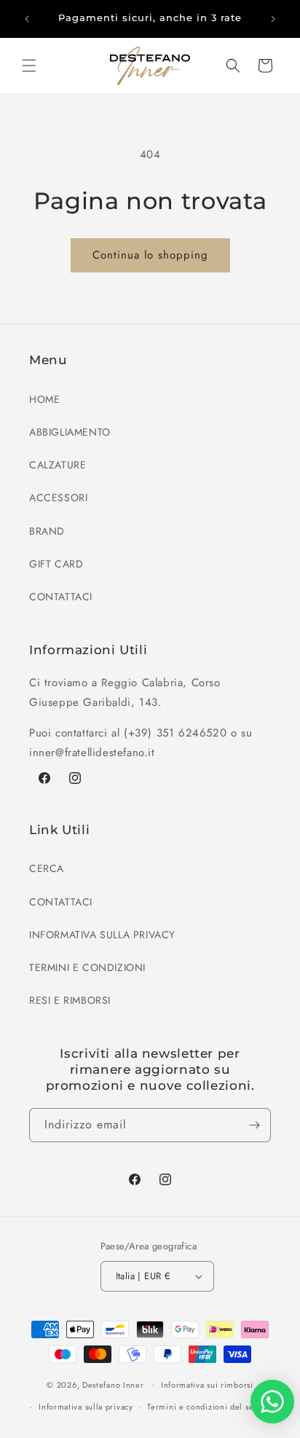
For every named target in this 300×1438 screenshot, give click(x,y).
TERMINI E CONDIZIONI (87, 967)
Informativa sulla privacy (86, 1407)
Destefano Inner (113, 1384)
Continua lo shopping (150, 255)
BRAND (47, 531)
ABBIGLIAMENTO (70, 432)
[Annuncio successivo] (273, 19)
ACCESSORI (58, 497)
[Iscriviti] (254, 1125)
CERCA (46, 868)
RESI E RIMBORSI (70, 1000)
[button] (29, 66)
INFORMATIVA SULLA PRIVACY (102, 934)
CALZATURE (57, 464)
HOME (44, 399)
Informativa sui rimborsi (207, 1385)
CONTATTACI (60, 596)
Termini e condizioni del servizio (211, 1407)
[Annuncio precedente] (27, 19)
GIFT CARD (56, 564)
